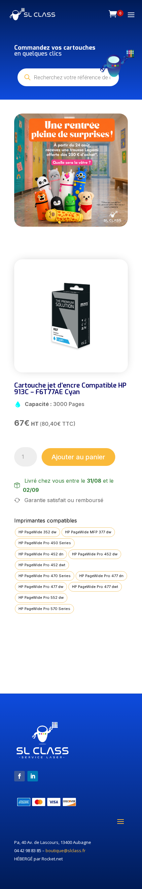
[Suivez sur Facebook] (19, 776)
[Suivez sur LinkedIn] (32, 776)
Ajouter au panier (78, 457)
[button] (26, 170)
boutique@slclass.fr (66, 850)
